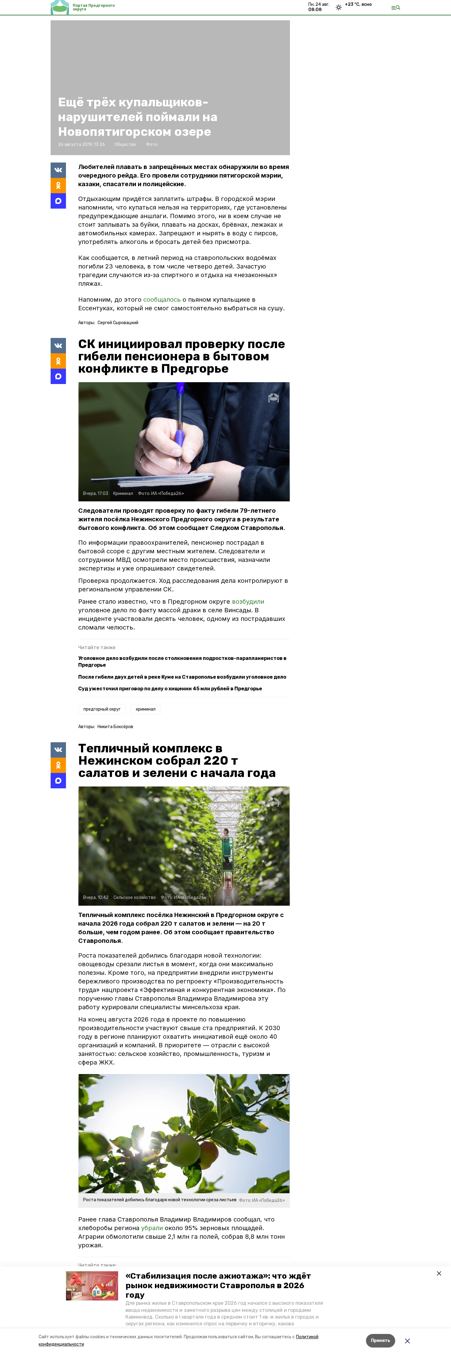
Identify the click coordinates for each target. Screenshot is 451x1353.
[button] (92, 1286)
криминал (146, 709)
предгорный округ (102, 709)
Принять (380, 1340)
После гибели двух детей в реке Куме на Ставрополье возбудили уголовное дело (182, 677)
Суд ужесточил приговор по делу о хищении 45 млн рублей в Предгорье (170, 689)
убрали (152, 1228)
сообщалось (162, 299)
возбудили (248, 601)
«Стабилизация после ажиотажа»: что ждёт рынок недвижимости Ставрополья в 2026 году (218, 1285)
